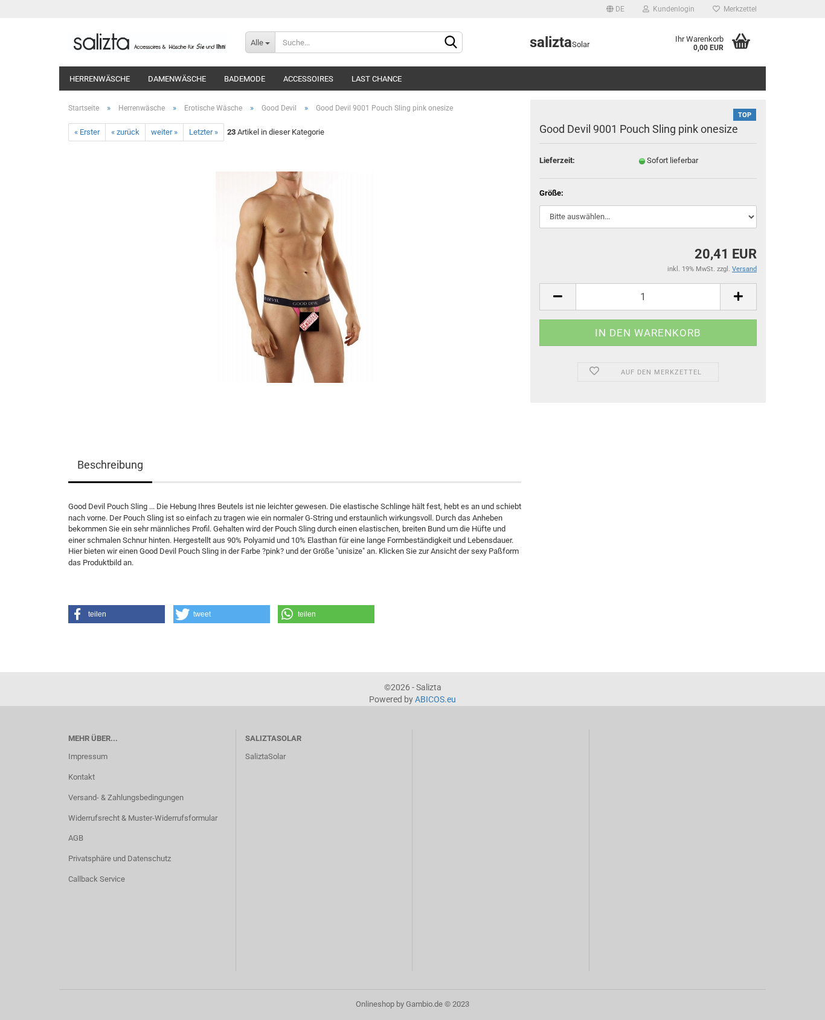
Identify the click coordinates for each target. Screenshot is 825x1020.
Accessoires (308, 78)
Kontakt (81, 776)
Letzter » (203, 131)
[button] (116, 614)
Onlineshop (375, 1004)
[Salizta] (147, 42)
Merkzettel (738, 9)
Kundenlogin (672, 9)
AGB (75, 837)
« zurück (125, 131)
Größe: (551, 192)
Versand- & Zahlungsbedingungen (126, 797)
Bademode (244, 78)
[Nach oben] (792, 1002)
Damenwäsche (177, 78)
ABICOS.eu (435, 699)
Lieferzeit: (557, 160)
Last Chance (377, 78)
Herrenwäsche (99, 78)
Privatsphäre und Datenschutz (119, 858)
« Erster (87, 131)
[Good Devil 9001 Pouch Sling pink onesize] (295, 276)
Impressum (88, 756)
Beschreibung (110, 464)
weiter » (164, 131)
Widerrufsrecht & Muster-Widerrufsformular (142, 818)
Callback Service (96, 879)
